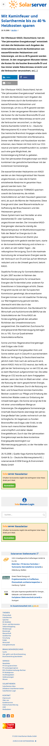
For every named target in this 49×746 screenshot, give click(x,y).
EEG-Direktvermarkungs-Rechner (14, 670)
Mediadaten (7, 709)
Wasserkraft (7, 633)
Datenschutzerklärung (10, 705)
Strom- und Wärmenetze (11, 624)
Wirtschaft (6, 642)
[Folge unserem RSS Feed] (12, 716)
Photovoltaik (7, 615)
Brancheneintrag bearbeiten (12, 656)
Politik (5, 640)
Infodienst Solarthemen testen (13, 688)
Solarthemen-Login (9, 691)
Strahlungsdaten (8, 675)
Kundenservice (8, 702)
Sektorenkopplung (9, 626)
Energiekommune (9, 645)
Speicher (6, 620)
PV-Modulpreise (8, 672)
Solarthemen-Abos (9, 686)
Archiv (14, 30)
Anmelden (9, 485)
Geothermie (7, 636)
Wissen (5, 679)
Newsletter (6, 663)
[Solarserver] (27, 5)
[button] (10, 77)
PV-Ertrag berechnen (10, 666)
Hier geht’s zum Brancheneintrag (14, 654)
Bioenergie (6, 631)
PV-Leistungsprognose (10, 668)
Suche (5, 652)
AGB (4, 707)
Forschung (6, 638)
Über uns (6, 700)
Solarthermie (7, 617)
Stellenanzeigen (8, 677)
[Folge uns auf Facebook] (8, 716)
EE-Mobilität (7, 622)
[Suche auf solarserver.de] (44, 515)
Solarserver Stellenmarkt (23, 553)
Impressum (7, 698)
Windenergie (7, 629)
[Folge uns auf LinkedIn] (4, 716)
